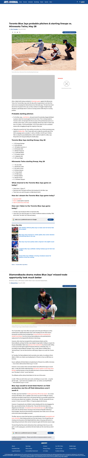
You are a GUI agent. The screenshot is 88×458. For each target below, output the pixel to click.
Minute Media (10, 454)
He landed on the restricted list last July (35, 408)
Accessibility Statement (32, 451)
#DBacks (16, 375)
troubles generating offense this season (37, 393)
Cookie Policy (72, 448)
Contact (45, 446)
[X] (79, 1)
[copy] (20, 32)
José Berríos (26, 117)
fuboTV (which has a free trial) (21, 202)
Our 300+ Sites (59, 446)
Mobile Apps (72, 446)
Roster (41, 2)
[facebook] (77, 1)
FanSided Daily (15, 448)
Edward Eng (14, 283)
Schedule (30, 2)
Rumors (25, 2)
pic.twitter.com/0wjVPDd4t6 (44, 380)
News (20, 2)
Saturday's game (36, 101)
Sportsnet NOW (17, 199)
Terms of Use (58, 448)
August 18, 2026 (33, 363)
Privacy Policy (46, 448)
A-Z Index (45, 451)
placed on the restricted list (35, 345)
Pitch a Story (29, 448)
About (13, 446)
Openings (28, 446)
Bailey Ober (22, 131)
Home (13, 264)
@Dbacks (18, 362)
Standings (36, 2)
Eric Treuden (14, 29)
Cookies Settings (59, 451)
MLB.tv (15, 200)
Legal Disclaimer (16, 451)
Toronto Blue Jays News (21, 264)
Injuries (46, 2)
